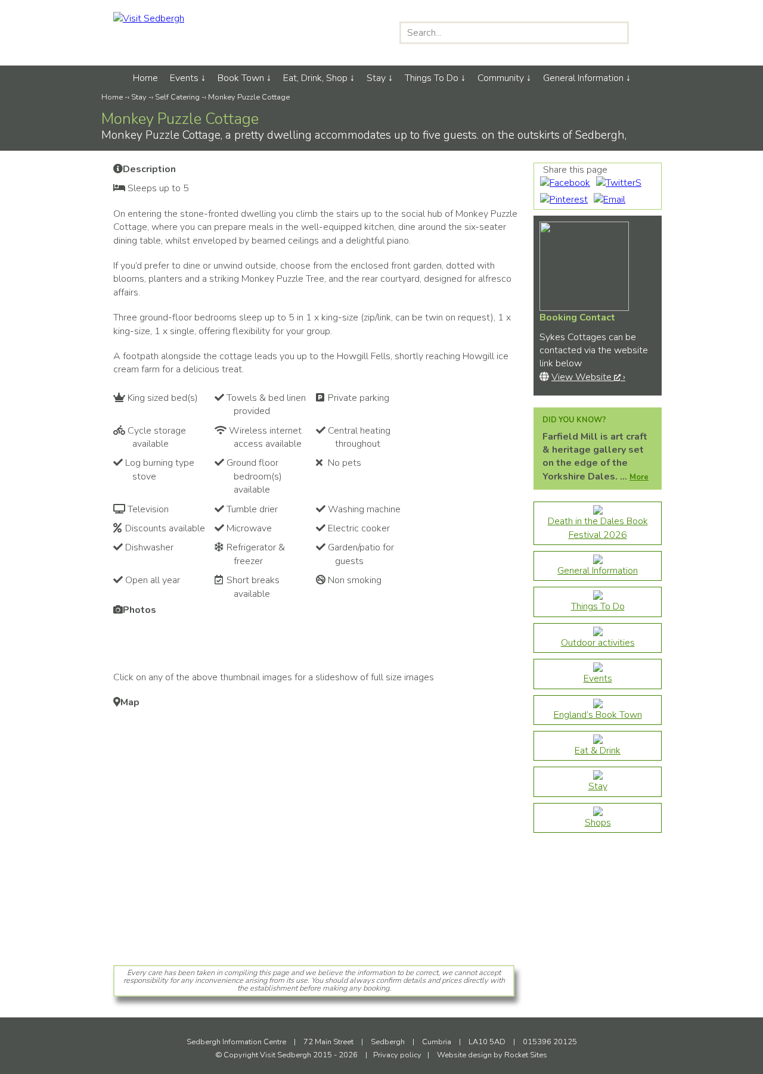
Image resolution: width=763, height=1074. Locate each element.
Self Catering (177, 97)
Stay (376, 78)
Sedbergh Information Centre (237, 1041)
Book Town (241, 78)
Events (184, 78)
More (639, 477)
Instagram (352, 32)
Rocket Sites (525, 1055)
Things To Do (431, 78)
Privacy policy (397, 1055)
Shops (598, 822)
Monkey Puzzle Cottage (249, 97)
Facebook (327, 32)
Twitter (377, 32)
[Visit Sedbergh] (148, 18)
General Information (583, 78)
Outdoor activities (598, 642)
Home (145, 78)
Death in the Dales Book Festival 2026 (598, 528)
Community (500, 78)
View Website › (588, 377)
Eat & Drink (598, 750)
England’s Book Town (598, 714)
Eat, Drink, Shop (315, 78)
